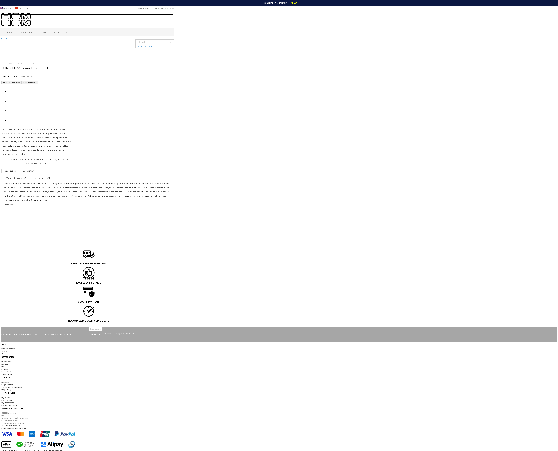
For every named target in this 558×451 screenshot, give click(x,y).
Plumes (4, 369)
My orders (5, 397)
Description (10, 171)
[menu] (87, 32)
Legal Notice (7, 384)
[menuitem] (9, 32)
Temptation (6, 374)
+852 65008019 (12, 426)
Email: (4, 428)
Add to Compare (30, 82)
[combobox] (156, 42)
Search (3, 38)
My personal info (9, 405)
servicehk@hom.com (16, 428)
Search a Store (164, 8)
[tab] (10, 171)
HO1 (3, 367)
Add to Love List (11, 82)
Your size (5, 351)
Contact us (6, 354)
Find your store (8, 348)
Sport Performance (10, 372)
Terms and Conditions (11, 387)
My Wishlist (6, 400)
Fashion (4, 364)
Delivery (5, 382)
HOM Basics (6, 361)
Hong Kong (23, 8)
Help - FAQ (6, 389)
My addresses (7, 402)
